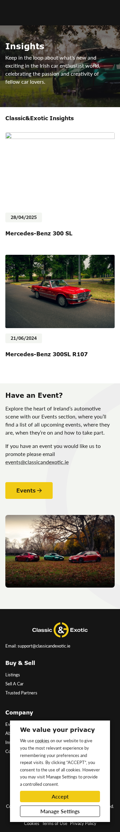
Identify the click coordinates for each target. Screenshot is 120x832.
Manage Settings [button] (60, 811)
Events (26, 490)
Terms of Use (54, 823)
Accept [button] (60, 796)
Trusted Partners (21, 693)
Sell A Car (14, 684)
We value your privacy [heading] (57, 730)
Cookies (31, 823)
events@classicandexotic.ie (37, 462)
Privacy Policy (83, 823)
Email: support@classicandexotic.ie (37, 646)
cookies (42, 740)
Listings (12, 675)
